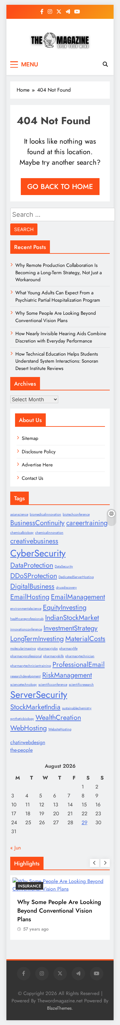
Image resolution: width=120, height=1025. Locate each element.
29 (84, 822)
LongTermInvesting (37, 639)
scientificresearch (81, 684)
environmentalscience (25, 608)
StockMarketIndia (35, 707)
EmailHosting (29, 597)
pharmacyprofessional (26, 656)
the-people (21, 750)
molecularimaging (23, 648)
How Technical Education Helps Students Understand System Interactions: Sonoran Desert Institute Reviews (56, 361)
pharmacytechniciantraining (30, 665)
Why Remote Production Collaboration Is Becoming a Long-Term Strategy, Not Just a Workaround (58, 272)
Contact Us (32, 478)
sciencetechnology (23, 684)
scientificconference (52, 684)
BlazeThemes (59, 1008)
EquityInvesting (64, 607)
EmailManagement (78, 597)
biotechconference (76, 514)
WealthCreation (58, 717)
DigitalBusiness (32, 586)
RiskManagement (67, 675)
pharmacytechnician (79, 656)
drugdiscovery (66, 587)
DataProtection (31, 565)
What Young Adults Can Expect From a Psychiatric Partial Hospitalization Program (57, 296)
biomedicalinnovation (45, 514)
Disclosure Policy (39, 451)
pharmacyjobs (47, 648)
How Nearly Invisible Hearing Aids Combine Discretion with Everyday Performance (60, 337)
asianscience (19, 514)
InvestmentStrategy (71, 628)
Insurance (29, 886)
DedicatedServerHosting (76, 577)
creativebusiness (34, 541)
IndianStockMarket (72, 617)
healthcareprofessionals (27, 618)
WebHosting (28, 728)
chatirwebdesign (27, 742)
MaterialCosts (85, 639)
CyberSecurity (38, 553)
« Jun (15, 847)
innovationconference (26, 629)
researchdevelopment (25, 676)
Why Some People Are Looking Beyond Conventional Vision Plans (55, 317)
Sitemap (30, 438)
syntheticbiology (22, 718)
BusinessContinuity (37, 523)
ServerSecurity (38, 694)
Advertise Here (37, 464)
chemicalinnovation (49, 532)
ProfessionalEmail (78, 664)
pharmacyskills (53, 656)
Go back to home (60, 186)
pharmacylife (68, 648)
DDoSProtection (33, 576)
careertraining (87, 523)
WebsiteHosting (59, 729)
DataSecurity (64, 566)
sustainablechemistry (77, 708)
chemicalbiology (22, 532)
